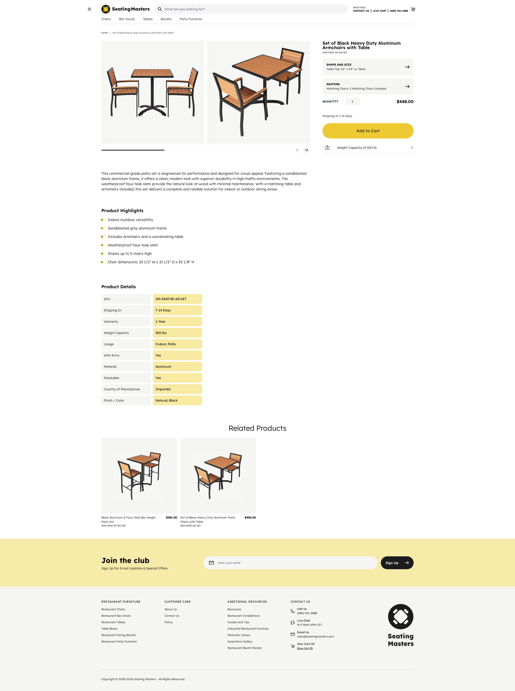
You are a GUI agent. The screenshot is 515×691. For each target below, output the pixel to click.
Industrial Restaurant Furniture (248, 628)
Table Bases (109, 628)
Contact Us (172, 616)
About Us (171, 609)
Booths (166, 19)
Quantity (330, 101)
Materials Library (239, 635)
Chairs (106, 19)
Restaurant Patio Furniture (119, 641)
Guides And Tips (238, 622)
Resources (234, 609)
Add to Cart (368, 130)
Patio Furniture (191, 19)
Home (104, 32)
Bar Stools (127, 19)
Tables (148, 19)
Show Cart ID (305, 648)
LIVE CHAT (379, 10)
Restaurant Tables (113, 622)
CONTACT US (361, 10)
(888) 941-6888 (399, 10)
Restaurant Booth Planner (245, 648)
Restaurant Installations (244, 616)
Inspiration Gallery (240, 641)
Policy (169, 622)
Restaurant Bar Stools (116, 616)
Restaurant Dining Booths (118, 635)
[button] (297, 150)
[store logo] (125, 9)
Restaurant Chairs (113, 609)
